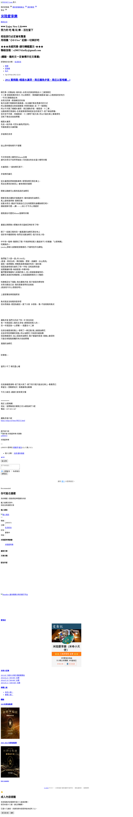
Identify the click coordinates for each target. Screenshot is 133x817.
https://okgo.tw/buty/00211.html (13, 420)
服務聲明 (86, 788)
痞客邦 (15, 447)
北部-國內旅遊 (19, 453)
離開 (12, 813)
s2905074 (4, 436)
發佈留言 (4, 474)
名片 (6, 71)
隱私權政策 (78, 788)
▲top (3, 457)
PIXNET (51, 788)
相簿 (6, 66)
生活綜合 (18, 62)
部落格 (7, 68)
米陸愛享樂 (9, 16)
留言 (20, 447)
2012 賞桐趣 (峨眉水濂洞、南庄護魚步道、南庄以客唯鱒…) (37, 79)
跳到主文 (4, 22)
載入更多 (4, 461)
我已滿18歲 (5, 813)
